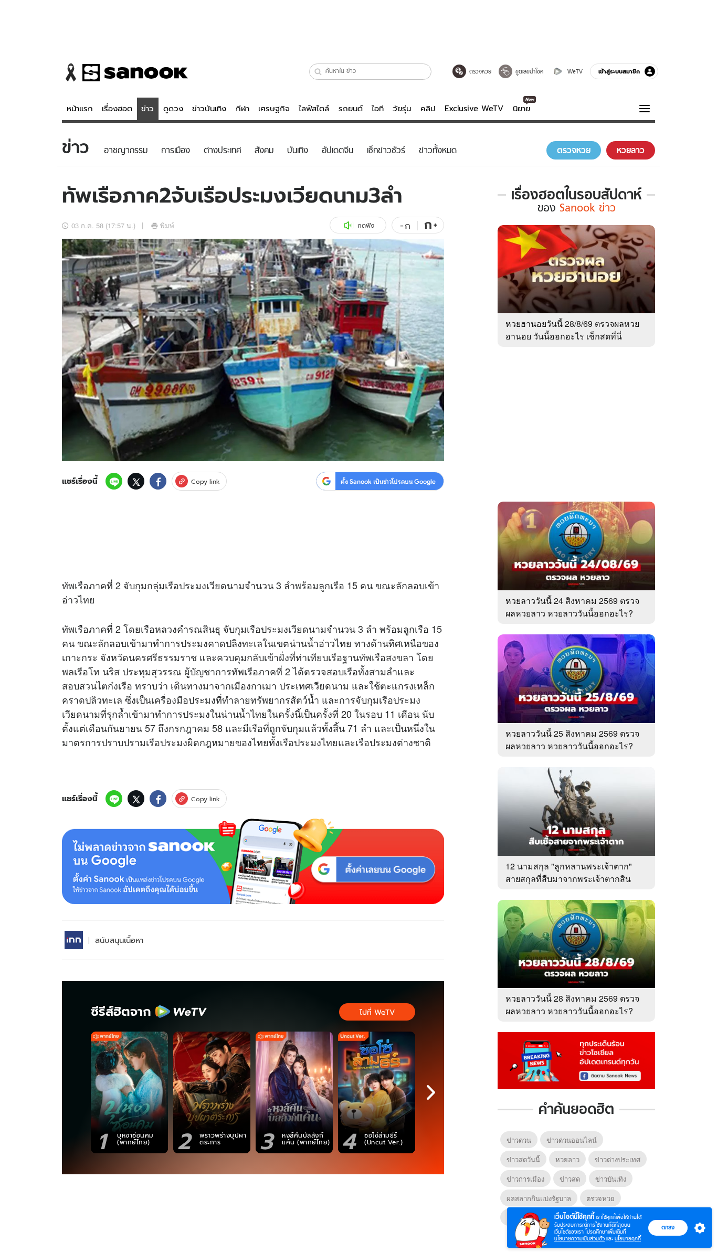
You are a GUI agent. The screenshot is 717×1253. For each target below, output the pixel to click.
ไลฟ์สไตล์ (314, 108)
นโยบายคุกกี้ (628, 1238)
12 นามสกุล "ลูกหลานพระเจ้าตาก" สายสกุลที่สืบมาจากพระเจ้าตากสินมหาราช (568, 878)
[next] (431, 1092)
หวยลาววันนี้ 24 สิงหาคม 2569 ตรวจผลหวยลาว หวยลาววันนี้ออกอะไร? (572, 606)
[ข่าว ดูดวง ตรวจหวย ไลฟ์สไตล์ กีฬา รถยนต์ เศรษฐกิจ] (125, 72)
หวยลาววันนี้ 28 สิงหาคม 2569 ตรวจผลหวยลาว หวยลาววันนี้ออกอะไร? (572, 1004)
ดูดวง (173, 108)
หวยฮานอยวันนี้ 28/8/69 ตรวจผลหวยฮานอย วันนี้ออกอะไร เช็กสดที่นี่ (572, 329)
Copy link (205, 481)
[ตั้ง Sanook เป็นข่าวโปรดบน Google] (253, 862)
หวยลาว (567, 1159)
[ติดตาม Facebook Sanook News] (576, 1059)
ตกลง (667, 1227)
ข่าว (147, 108)
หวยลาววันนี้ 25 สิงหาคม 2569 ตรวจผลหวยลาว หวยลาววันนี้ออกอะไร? (572, 739)
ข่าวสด (570, 1179)
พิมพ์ (167, 225)
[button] (318, 72)
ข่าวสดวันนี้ (523, 1159)
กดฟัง (365, 225)
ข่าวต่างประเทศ (617, 1159)
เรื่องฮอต (117, 108)
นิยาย (521, 108)
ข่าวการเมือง (525, 1179)
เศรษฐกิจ (274, 108)
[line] (114, 481)
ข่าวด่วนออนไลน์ (571, 1140)
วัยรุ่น (402, 108)
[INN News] (74, 940)
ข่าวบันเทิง (209, 108)
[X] (136, 481)
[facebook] (158, 481)
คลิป (428, 108)
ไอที (378, 108)
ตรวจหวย (600, 1198)
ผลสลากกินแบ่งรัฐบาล (539, 1198)
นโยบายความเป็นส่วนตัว (579, 1238)
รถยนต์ (351, 108)
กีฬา (242, 108)
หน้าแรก (80, 108)
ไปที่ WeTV (377, 1012)
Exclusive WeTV (474, 108)
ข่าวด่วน (519, 1140)
